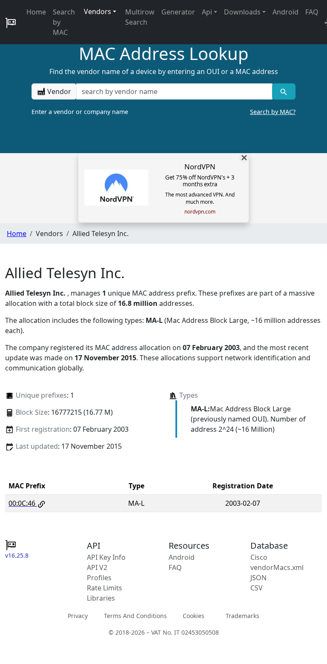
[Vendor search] (283, 91)
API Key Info (106, 557)
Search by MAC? (272, 112)
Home (36, 12)
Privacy (78, 615)
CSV (256, 588)
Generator (178, 12)
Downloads (242, 12)
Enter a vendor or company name (163, 112)
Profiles (99, 577)
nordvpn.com (199, 211)
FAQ (311, 12)
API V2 (97, 567)
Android (285, 12)
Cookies (193, 615)
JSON (258, 577)
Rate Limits (104, 588)
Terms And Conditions (135, 615)
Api (207, 12)
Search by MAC (64, 22)
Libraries (101, 598)
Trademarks (242, 615)
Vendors (97, 11)
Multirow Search (140, 17)
